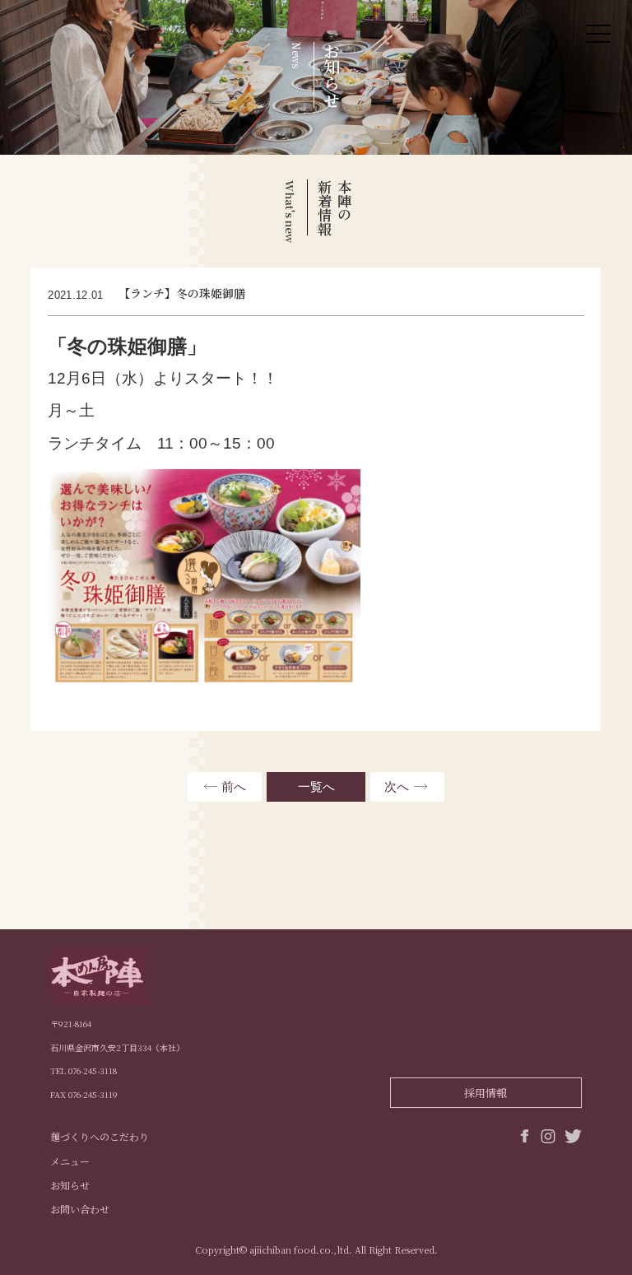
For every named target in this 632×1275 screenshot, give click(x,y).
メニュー (70, 1161)
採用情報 (485, 1093)
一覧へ (316, 786)
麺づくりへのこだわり (99, 1136)
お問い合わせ (79, 1209)
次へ (396, 786)
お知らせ (70, 1185)
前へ (233, 786)
